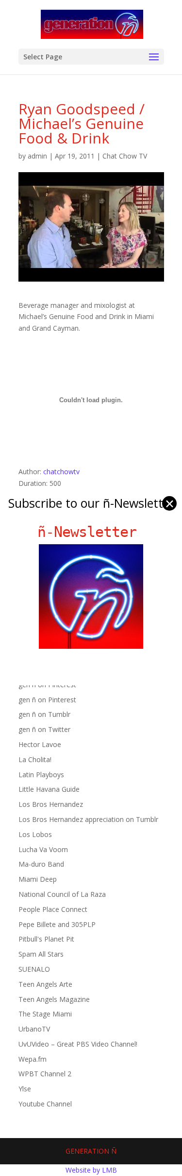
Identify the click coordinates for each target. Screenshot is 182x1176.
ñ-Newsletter (91, 531)
